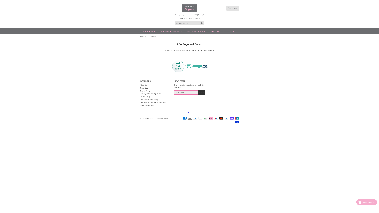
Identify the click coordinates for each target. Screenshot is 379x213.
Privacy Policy (145, 97)
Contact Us (144, 88)
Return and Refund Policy (149, 99)
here (197, 50)
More (231, 31)
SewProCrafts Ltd (150, 118)
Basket (234, 8)
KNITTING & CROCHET (196, 31)
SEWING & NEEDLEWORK (171, 31)
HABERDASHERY (149, 31)
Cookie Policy (145, 91)
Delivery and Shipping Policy (150, 94)
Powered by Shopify (162, 118)
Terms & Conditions (147, 105)
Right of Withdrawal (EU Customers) (153, 102)
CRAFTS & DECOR (217, 31)
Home (142, 36)
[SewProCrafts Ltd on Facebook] (189, 113)
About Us (143, 85)
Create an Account (194, 18)
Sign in (182, 18)
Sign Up (201, 92)
